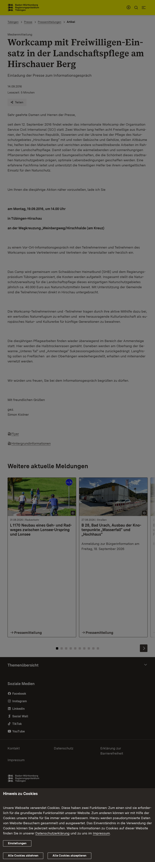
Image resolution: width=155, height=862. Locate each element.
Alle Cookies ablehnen (23, 855)
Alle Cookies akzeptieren (69, 855)
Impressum (101, 833)
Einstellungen (17, 843)
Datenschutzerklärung (52, 833)
